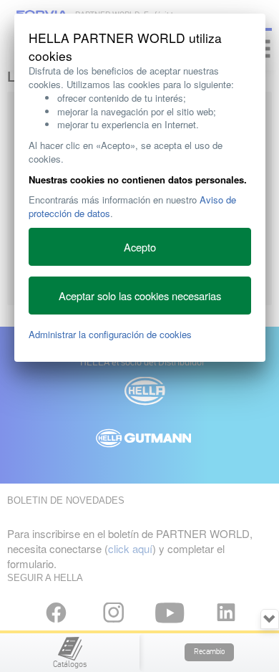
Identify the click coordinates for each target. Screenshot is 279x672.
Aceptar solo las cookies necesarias (140, 295)
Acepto (140, 246)
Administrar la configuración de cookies (110, 334)
